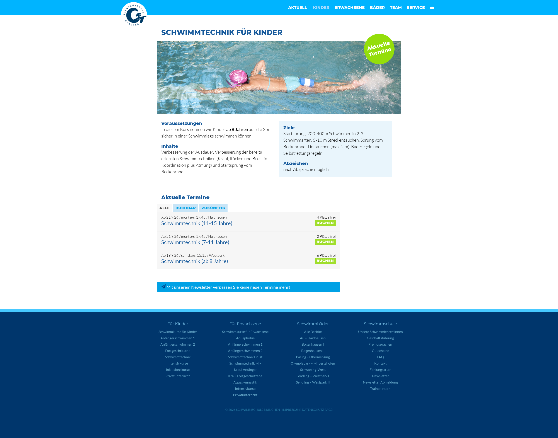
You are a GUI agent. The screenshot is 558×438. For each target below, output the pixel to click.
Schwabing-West (313, 369)
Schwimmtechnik (178, 357)
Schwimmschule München (258, 409)
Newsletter (380, 376)
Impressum (291, 409)
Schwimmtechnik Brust (245, 357)
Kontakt (380, 363)
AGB (329, 409)
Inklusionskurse (178, 369)
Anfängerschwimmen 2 (177, 344)
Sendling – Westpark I (312, 376)
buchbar (185, 208)
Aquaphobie (245, 338)
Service (416, 7)
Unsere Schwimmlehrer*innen (380, 331)
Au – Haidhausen (313, 338)
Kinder (321, 7)
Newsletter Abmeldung (380, 382)
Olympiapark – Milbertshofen (313, 363)
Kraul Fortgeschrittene (245, 376)
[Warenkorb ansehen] (432, 7)
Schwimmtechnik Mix (245, 363)
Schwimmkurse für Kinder (177, 331)
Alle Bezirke (313, 331)
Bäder (377, 7)
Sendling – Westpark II (313, 382)
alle (164, 208)
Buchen (325, 223)
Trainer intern (380, 388)
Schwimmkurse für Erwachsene (245, 331)
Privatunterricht (177, 376)
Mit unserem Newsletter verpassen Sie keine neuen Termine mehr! (228, 287)
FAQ (380, 357)
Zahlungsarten (380, 369)
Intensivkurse (177, 363)
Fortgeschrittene (177, 350)
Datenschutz (313, 409)
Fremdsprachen (380, 344)
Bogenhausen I (313, 344)
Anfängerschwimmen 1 (177, 338)
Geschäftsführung (380, 338)
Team (396, 7)
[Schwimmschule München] (135, 15)
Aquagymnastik (245, 382)
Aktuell (297, 7)
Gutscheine (380, 350)
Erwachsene (350, 7)
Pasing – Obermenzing (313, 357)
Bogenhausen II (313, 350)
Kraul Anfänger (245, 369)
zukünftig (213, 208)
